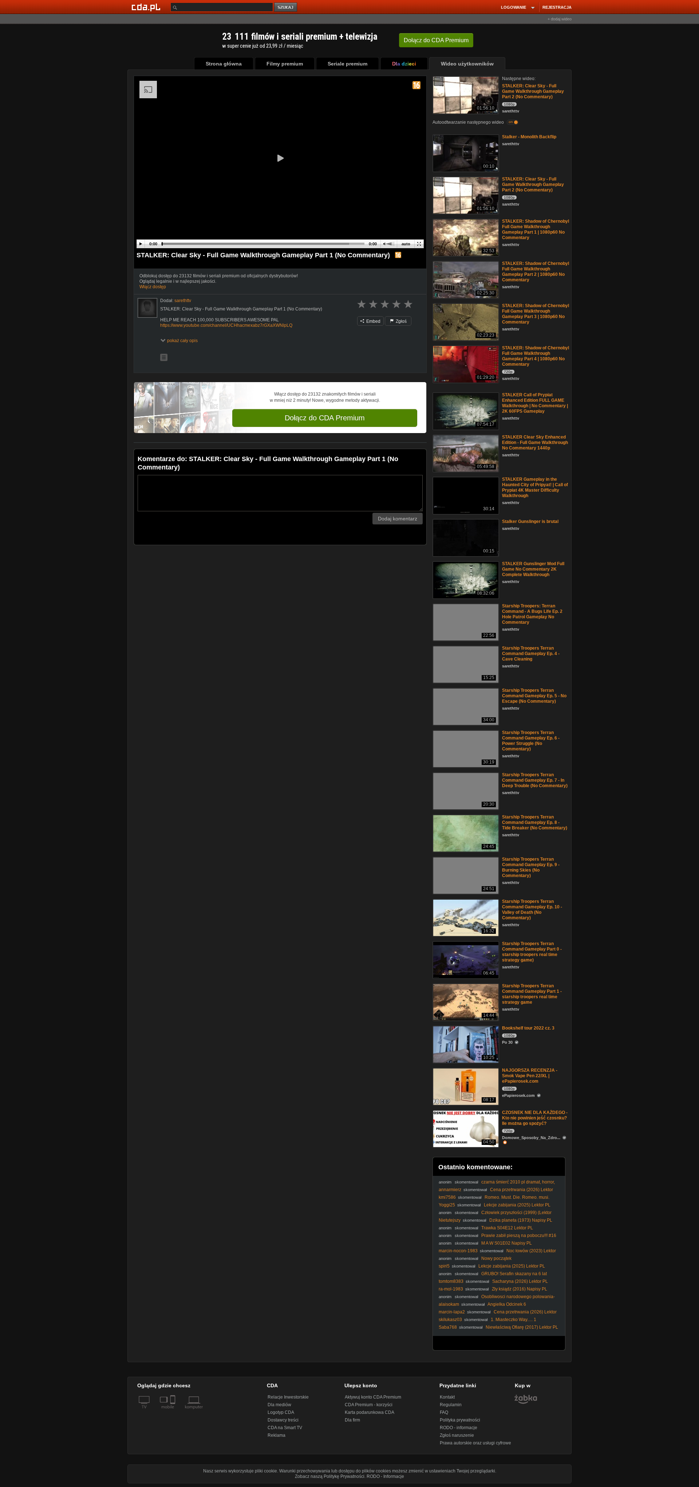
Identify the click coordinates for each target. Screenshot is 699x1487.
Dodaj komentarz (397, 519)
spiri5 (444, 1266)
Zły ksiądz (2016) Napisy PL (519, 1289)
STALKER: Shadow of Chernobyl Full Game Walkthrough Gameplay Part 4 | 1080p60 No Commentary (535, 356)
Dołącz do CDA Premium (325, 418)
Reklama (276, 1435)
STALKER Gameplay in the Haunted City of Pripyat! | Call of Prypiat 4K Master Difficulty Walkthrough (535, 487)
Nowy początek (496, 1258)
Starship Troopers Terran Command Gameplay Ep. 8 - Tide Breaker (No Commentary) (534, 822)
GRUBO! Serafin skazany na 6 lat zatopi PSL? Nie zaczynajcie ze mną (493, 1276)
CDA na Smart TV (285, 1427)
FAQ (444, 1412)
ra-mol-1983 (451, 1289)
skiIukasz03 (450, 1319)
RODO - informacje (458, 1427)
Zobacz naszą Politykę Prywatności (329, 1476)
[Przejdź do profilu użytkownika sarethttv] (147, 308)
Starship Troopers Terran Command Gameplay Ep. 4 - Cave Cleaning (531, 654)
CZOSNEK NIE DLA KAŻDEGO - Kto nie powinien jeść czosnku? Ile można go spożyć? (535, 1118)
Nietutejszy (450, 1220)
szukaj (286, 7)
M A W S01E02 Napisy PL (506, 1243)
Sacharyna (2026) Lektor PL (520, 1281)
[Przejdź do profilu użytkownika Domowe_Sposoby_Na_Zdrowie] (535, 1142)
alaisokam (449, 1304)
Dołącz (436, 40)
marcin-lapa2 (452, 1311)
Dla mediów (279, 1404)
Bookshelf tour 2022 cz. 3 (528, 1028)
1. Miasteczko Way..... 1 (513, 1319)
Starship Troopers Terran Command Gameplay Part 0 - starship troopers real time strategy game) (532, 952)
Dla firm (352, 1420)
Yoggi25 (447, 1205)
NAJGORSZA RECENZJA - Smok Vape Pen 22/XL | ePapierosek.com (529, 1076)
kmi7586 (447, 1197)
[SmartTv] (173, 1411)
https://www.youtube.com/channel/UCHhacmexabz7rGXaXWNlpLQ (226, 325)
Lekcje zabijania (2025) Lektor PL (517, 1205)
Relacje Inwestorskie (288, 1397)
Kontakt (447, 1397)
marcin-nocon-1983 (458, 1250)
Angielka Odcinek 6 (506, 1304)
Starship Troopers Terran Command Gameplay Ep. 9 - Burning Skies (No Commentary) (531, 867)
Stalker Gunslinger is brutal (530, 521)
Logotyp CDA (281, 1412)
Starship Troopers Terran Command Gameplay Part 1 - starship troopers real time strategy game (532, 994)
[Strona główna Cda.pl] (147, 7)
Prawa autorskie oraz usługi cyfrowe (475, 1443)
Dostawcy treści (283, 1420)
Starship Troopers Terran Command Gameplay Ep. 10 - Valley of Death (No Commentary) (532, 909)
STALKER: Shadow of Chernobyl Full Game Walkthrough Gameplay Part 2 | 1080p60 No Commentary (535, 271)
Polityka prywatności (460, 1420)
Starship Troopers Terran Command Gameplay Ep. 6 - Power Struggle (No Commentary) (531, 741)
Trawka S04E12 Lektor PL (507, 1227)
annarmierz (450, 1189)
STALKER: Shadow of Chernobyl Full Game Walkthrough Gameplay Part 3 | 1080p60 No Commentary (535, 314)
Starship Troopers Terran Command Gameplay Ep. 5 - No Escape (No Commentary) (534, 696)
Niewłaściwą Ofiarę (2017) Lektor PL (522, 1327)
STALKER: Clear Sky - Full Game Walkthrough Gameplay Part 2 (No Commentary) (533, 91)
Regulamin (451, 1404)
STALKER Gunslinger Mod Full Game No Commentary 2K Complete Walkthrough (533, 569)
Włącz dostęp (152, 286)
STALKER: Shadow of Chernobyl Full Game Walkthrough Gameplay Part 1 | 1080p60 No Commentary (535, 229)
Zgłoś (401, 321)
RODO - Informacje (385, 1476)
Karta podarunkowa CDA (369, 1412)
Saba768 (448, 1327)
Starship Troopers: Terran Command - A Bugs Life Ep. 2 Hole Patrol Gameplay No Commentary (532, 614)
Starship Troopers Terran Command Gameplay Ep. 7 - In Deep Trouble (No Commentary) (535, 780)
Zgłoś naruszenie (457, 1435)
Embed (372, 321)
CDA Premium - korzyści (368, 1404)
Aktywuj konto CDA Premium (373, 1397)
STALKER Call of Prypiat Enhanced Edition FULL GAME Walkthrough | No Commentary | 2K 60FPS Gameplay (535, 403)
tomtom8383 (451, 1281)
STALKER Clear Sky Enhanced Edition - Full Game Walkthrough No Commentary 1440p (535, 443)
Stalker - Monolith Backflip (529, 136)
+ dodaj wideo (560, 19)
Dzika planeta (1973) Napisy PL (520, 1220)
